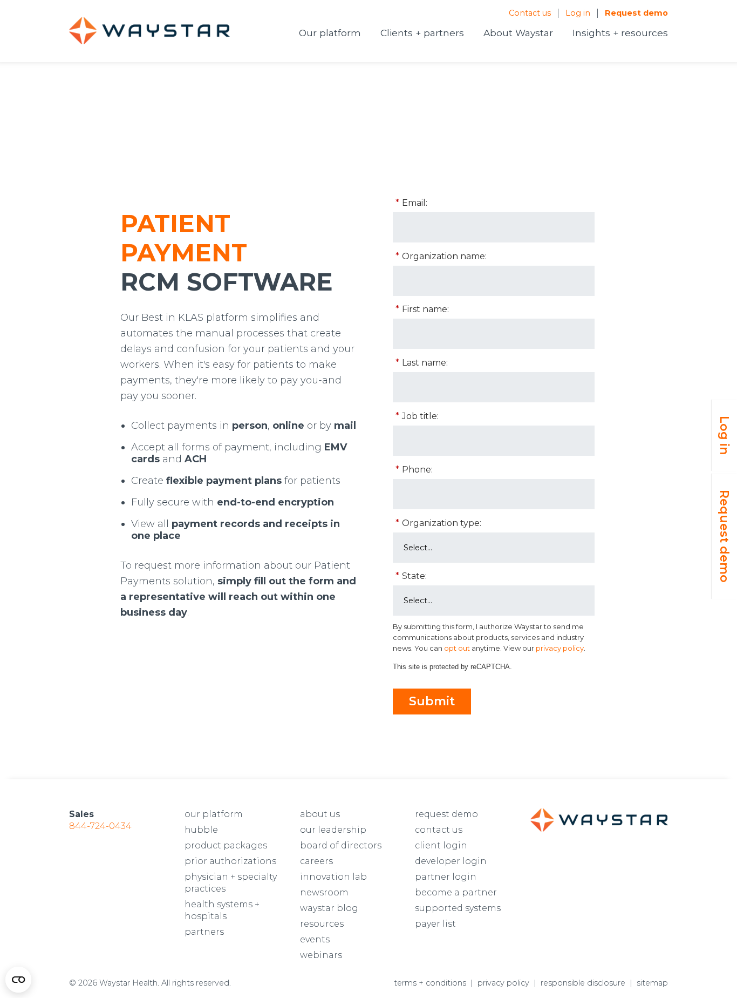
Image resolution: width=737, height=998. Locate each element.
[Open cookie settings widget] (18, 980)
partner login (445, 877)
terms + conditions (430, 983)
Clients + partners (422, 32)
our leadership (333, 830)
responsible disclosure (583, 983)
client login (441, 845)
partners (204, 932)
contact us (438, 830)
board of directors (340, 845)
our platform (214, 814)
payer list (435, 924)
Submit (432, 701)
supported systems (458, 908)
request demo (446, 814)
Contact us (530, 13)
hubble (201, 830)
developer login (451, 861)
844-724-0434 (100, 826)
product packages (226, 845)
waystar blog (329, 908)
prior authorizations (230, 861)
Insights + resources (620, 32)
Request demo (636, 13)
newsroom (324, 892)
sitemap (652, 983)
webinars (321, 955)
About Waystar (518, 32)
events (315, 939)
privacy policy (503, 983)
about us (320, 814)
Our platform (330, 32)
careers (316, 861)
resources (322, 924)
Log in (577, 13)
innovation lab (333, 877)
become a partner (456, 892)
